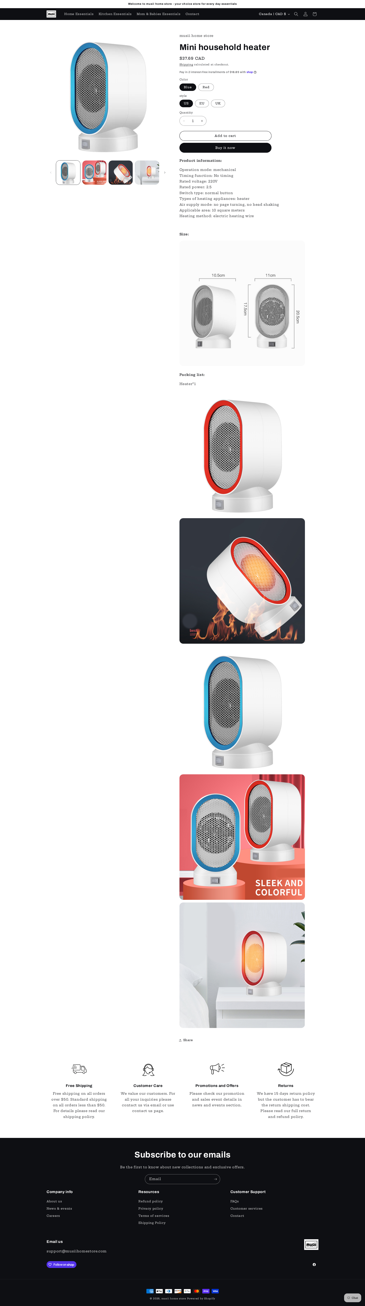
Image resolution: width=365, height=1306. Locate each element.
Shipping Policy (152, 1223)
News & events (59, 1209)
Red (206, 87)
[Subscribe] (215, 1179)
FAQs (234, 1201)
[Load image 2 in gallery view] (94, 172)
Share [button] (188, 1040)
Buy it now (225, 148)
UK (218, 103)
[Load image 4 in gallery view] (147, 172)
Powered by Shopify (201, 1298)
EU (202, 103)
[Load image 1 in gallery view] (68, 172)
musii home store (173, 1298)
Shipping (186, 64)
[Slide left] (51, 172)
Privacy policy (150, 1209)
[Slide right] (165, 172)
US (186, 103)
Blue (188, 87)
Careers (53, 1216)
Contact (237, 1216)
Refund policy (150, 1201)
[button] (296, 14)
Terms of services (153, 1216)
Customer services (246, 1209)
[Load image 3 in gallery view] (121, 172)
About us (54, 1201)
